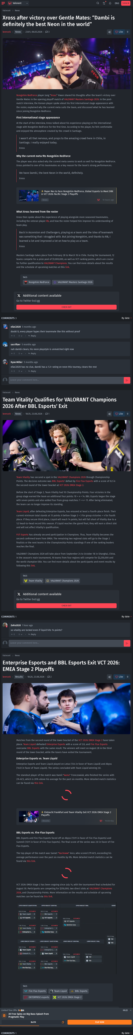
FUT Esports (22, 534)
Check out (66, 307)
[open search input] (97, 3)
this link (38, 783)
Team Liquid (22, 511)
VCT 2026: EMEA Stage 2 (71, 485)
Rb (47, 221)
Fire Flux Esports (84, 481)
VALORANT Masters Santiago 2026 (81, 99)
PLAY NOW (99, 1022)
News (17, 10)
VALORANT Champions (55, 263)
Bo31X (33, 1022)
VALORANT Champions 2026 (72, 477)
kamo (67, 775)
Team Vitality (23, 477)
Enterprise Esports (55, 744)
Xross (53, 95)
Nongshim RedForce (26, 95)
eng (117, 3)
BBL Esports (58, 481)
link (67, 267)
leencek (7, 32)
